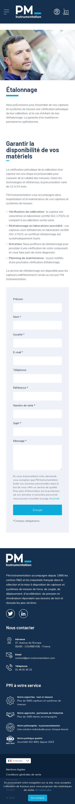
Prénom (18, 299)
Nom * (17, 316)
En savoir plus (43, 790)
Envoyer (37, 509)
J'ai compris (37, 797)
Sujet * (17, 423)
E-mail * (18, 352)
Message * (20, 441)
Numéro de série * (24, 405)
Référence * (20, 387)
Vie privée (54, 498)
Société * (18, 334)
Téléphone (19, 370)
